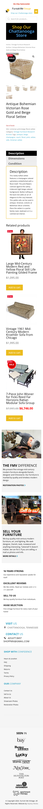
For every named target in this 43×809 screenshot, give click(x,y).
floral (23, 137)
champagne (10, 137)
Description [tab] (16, 153)
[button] (33, 56)
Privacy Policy (9, 676)
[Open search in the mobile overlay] (21, 19)
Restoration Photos (11, 705)
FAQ (5, 662)
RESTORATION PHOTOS (13, 485)
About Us (7, 697)
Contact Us (8, 691)
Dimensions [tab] (16, 158)
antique (20, 134)
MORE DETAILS (10, 556)
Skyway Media (32, 803)
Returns (7, 669)
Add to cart (14, 287)
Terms (6, 673)
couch (18, 137)
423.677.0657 (15, 638)
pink (28, 137)
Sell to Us (7, 694)
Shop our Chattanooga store (21, 13)
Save (11, 55)
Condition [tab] (15, 163)
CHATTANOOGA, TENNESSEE (22, 627)
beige (26, 134)
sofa (7, 140)
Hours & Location (10, 659)
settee (33, 137)
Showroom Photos (11, 701)
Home (8, 45)
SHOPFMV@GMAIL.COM (16, 641)
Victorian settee (16, 140)
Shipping (7, 666)
